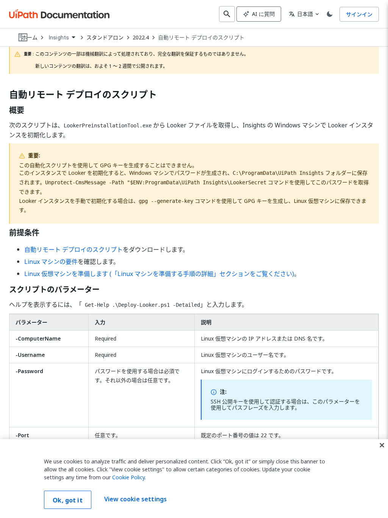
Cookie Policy (128, 477)
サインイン (359, 14)
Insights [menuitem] (59, 38)
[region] (194, 478)
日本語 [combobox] (301, 14)
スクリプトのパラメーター (54, 289)
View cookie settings (135, 499)
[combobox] (62, 37)
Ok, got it (68, 500)
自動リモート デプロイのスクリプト (201, 37)
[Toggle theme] (329, 14)
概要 (16, 110)
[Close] (382, 445)
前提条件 (24, 233)
